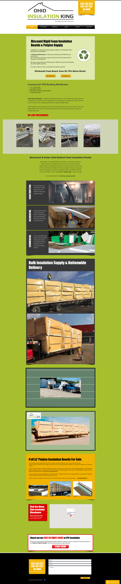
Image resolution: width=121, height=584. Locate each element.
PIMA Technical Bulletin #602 (67, 176)
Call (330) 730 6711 (82, 478)
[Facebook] (44, 579)
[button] (30, 194)
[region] (60, 291)
